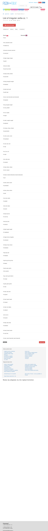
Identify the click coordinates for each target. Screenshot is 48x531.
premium (43, 10)
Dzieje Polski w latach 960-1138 (10, 376)
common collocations (29, 354)
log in (40, 2)
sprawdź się (22, 29)
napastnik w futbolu (7, 367)
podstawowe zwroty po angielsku (31, 365)
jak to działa (21, 10)
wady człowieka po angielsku (9, 371)
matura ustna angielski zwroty (30, 364)
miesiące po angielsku (8, 365)
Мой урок (6, 354)
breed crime (27, 351)
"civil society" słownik (8, 352)
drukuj (12, 29)
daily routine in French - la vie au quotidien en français (33, 374)
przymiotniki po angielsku (8, 369)
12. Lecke (6, 359)
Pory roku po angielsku (8, 357)
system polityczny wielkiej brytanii (31, 352)
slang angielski (7, 366)
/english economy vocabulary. (9, 351)
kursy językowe (14, 10)
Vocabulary (27, 357)
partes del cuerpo (7, 358)
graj (17, 29)
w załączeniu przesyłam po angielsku (11, 370)
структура (27, 358)
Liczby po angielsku (28, 356)
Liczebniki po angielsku (8, 356)
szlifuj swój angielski (28, 369)
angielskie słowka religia (8, 353)
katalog (26, 10)
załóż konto (31, 2)
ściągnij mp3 (6, 29)
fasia (19, 20)
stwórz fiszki (7, 10)
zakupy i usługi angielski (8, 364)
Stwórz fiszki (42, 342)
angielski (4, 342)
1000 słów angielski (28, 367)
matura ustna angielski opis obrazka (31, 370)
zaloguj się (36, 2)
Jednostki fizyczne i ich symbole (10, 373)
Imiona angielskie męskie (29, 353)
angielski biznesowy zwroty (30, 366)
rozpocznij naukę (10, 25)
